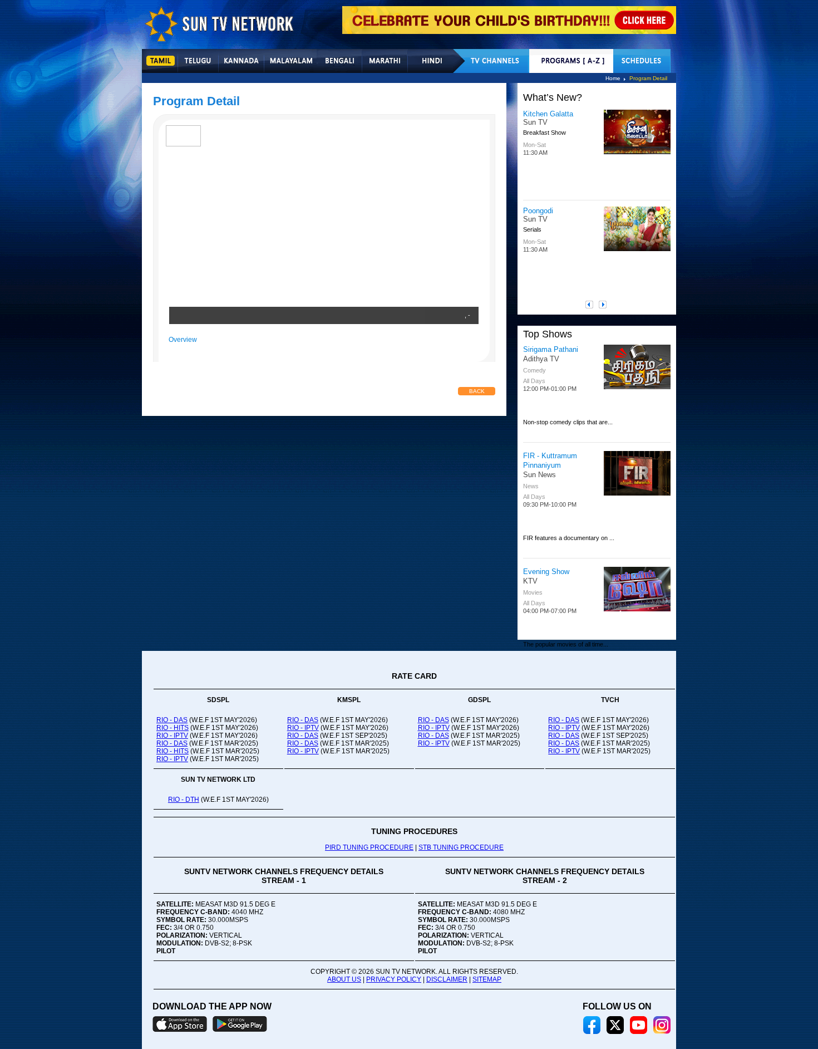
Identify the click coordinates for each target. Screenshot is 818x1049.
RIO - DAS (172, 720)
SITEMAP (486, 979)
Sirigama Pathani (550, 349)
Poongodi (538, 211)
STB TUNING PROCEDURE (461, 847)
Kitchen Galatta (548, 114)
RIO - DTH (183, 799)
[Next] (605, 304)
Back (477, 391)
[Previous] (592, 304)
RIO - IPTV (172, 735)
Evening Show (546, 571)
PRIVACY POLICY (393, 979)
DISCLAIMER (446, 979)
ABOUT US (344, 979)
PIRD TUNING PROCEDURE (369, 847)
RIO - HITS (172, 728)
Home (612, 78)
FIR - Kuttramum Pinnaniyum (550, 460)
